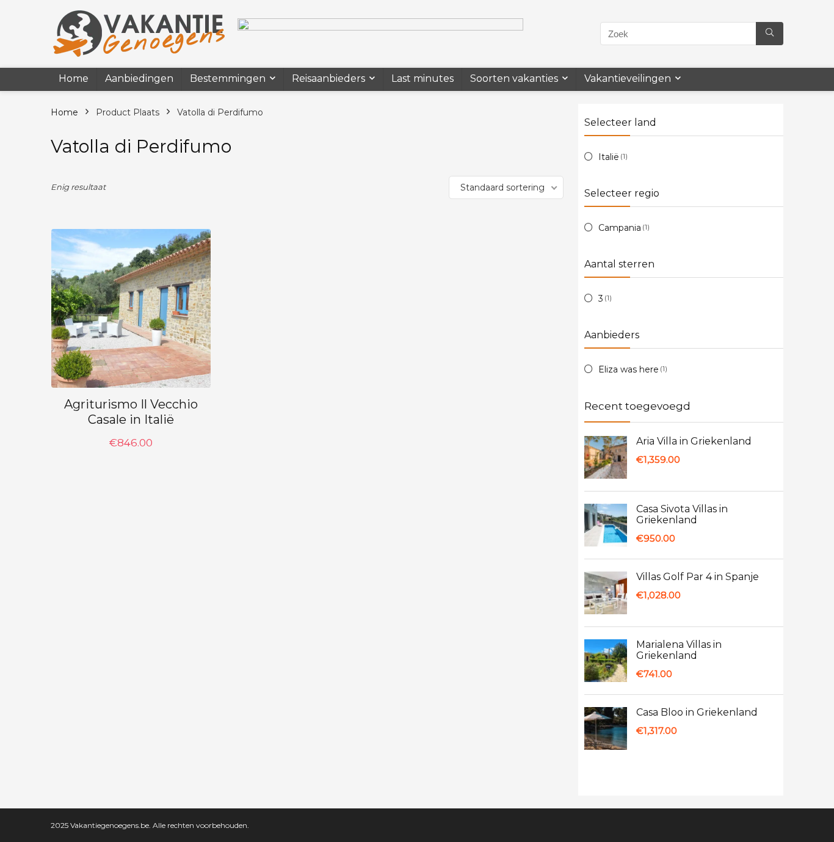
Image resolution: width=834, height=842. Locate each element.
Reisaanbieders (328, 78)
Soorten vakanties (514, 78)
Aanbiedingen (139, 78)
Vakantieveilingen (627, 78)
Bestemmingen (228, 78)
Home (74, 78)
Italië (608, 156)
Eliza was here (628, 369)
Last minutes (422, 78)
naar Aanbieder (131, 455)
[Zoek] (769, 33)
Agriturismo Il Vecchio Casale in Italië (131, 412)
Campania (619, 227)
